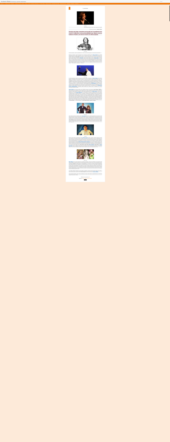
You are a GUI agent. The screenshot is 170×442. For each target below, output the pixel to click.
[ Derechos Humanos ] (63, 3)
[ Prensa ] (26, 3)
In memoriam (85, 8)
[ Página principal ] (7, 3)
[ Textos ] (23, 3)
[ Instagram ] (76, 3)
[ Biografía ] (12, 3)
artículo (83, 178)
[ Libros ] (29, 3)
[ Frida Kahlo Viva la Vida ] (55, 3)
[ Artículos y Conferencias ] (35, 3)
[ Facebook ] (72, 3)
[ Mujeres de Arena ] (48, 3)
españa (85, 178)
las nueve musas (89, 178)
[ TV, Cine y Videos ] (42, 3)
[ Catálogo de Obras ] (18, 3)
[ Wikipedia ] (68, 3)
